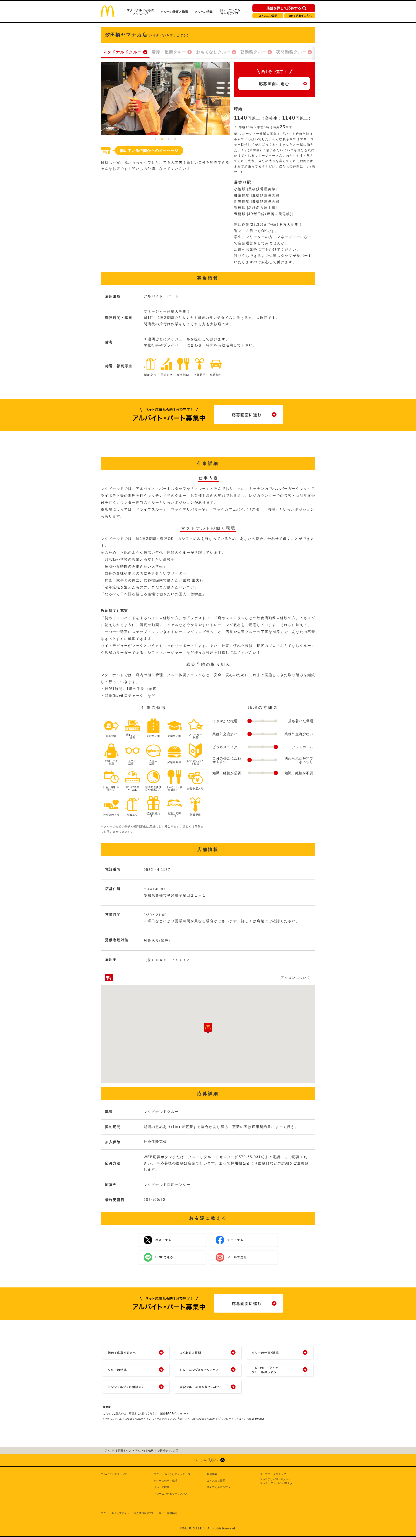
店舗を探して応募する (283, 8)
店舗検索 (212, 1474)
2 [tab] (162, 139)
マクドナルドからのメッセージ (140, 12)
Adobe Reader (255, 1418)
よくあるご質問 (268, 16)
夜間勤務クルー (291, 52)
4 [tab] (175, 139)
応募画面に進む (274, 84)
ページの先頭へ (206, 1460)
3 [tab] (168, 139)
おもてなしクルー (213, 52)
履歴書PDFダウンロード (174, 1413)
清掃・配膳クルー (169, 52)
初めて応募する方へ (300, 16)
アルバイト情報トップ (114, 1474)
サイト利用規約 (168, 1513)
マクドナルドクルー (122, 52)
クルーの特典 (203, 11)
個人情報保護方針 (144, 1513)
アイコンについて (295, 977)
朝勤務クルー (253, 52)
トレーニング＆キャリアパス (229, 12)
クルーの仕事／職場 (174, 11)
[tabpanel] (165, 98)
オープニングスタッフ (273, 1474)
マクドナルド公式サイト (115, 1513)
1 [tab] (155, 139)
